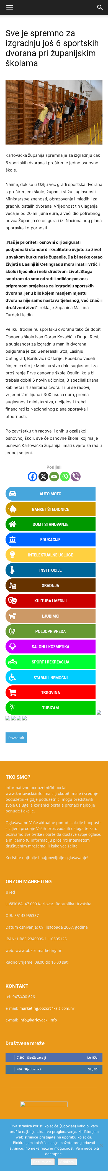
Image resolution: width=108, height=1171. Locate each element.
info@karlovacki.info (38, 1020)
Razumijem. (43, 1162)
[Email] (54, 476)
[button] (9, 7)
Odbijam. (67, 1162)
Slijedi (93, 1069)
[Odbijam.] (101, 1145)
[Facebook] (32, 476)
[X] (43, 476)
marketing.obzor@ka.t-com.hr (46, 1008)
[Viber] (76, 476)
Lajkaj (93, 1057)
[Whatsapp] (65, 476)
